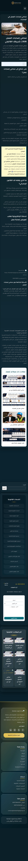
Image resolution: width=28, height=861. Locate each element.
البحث (24, 485)
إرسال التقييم (14, 618)
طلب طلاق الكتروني (14, 566)
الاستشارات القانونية (14, 505)
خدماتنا (23, 756)
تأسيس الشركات (14, 561)
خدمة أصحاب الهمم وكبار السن (14, 546)
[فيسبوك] (22, 730)
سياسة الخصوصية (20, 767)
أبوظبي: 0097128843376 (18, 802)
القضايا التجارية (21, 780)
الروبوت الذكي (14, 551)
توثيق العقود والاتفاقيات (14, 526)
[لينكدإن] (10, 730)
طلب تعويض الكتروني (14, 571)
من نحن (23, 764)
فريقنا (23, 753)
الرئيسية (23, 750)
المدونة (23, 759)
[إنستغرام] (14, 730)
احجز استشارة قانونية (14, 735)
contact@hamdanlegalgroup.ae (16, 810)
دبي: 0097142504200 (19, 805)
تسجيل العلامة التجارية (14, 536)
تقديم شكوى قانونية (14, 521)
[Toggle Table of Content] (23, 64)
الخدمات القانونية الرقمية (14, 510)
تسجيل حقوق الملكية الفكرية (14, 541)
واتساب (23, 808)
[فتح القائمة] (25, 8)
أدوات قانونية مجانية (14, 516)
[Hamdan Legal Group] (14, 3)
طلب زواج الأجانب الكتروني (14, 556)
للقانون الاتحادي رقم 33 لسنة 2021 (15, 188)
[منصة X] (18, 730)
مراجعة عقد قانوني (14, 531)
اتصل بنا (22, 761)
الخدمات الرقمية (20, 789)
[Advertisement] (12, 95)
